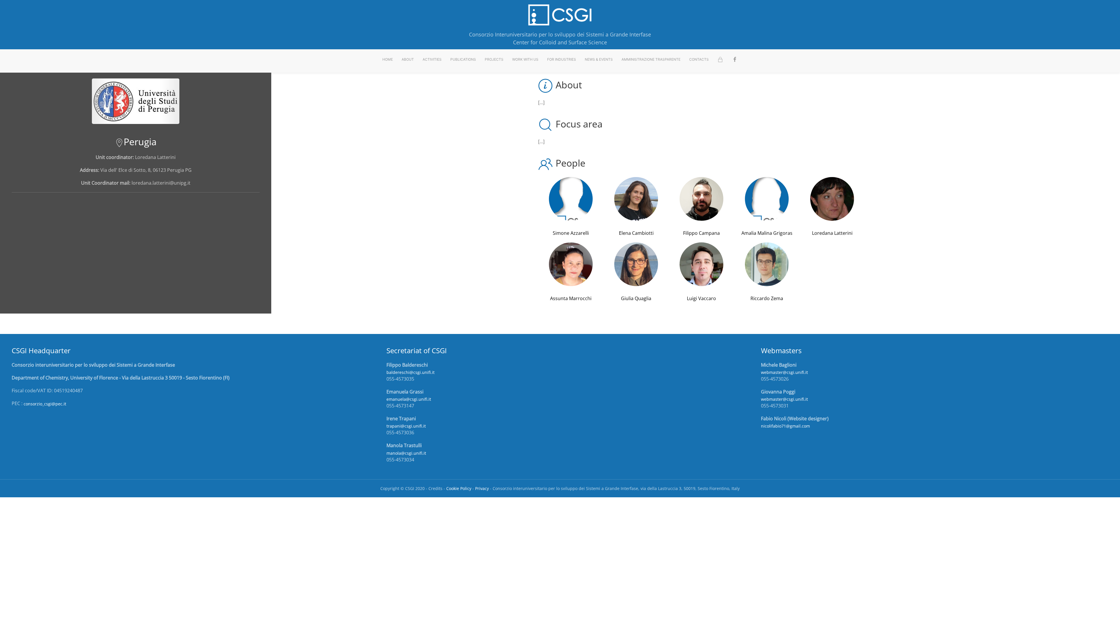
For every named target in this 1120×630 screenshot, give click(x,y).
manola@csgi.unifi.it (406, 453)
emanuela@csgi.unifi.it (408, 399)
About (408, 59)
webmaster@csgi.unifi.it (784, 372)
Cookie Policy (458, 488)
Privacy (482, 488)
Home (387, 59)
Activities (432, 59)
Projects (494, 59)
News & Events (599, 59)
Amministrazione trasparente (651, 59)
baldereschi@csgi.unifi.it (410, 372)
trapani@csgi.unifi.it (406, 426)
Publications (463, 59)
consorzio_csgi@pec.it (45, 404)
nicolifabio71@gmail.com (785, 426)
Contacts (699, 59)
